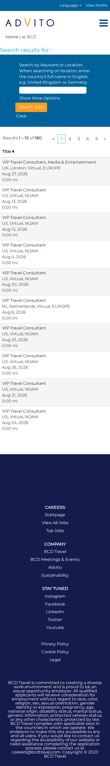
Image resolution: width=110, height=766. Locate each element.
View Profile (96, 5)
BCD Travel (55, 551)
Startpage (55, 515)
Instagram (55, 596)
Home (11, 36)
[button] (85, 23)
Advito (55, 567)
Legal (55, 660)
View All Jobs (55, 523)
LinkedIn (55, 612)
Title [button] (7, 151)
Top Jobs (55, 530)
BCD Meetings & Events (55, 559)
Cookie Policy (55, 652)
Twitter (55, 619)
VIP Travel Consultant (24, 190)
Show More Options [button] (39, 98)
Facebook (55, 604)
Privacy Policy (55, 644)
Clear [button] (21, 116)
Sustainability (55, 575)
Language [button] (69, 5)
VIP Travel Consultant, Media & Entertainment (49, 162)
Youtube (55, 627)
